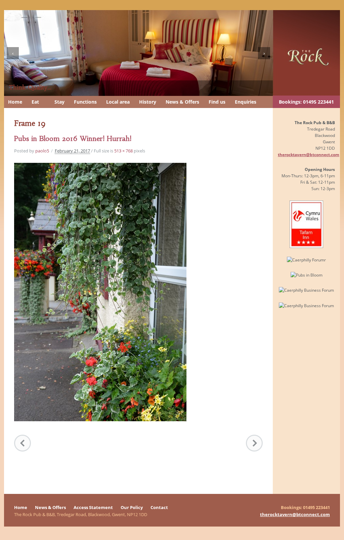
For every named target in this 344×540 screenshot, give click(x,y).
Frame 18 (22, 443)
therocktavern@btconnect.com (308, 154)
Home (15, 102)
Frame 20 (254, 443)
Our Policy (132, 507)
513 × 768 (123, 151)
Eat (35, 102)
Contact (159, 507)
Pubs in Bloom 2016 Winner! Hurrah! (72, 138)
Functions (85, 102)
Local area (118, 102)
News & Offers (182, 102)
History (147, 102)
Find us (217, 102)
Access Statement (93, 507)
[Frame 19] (100, 291)
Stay (59, 102)
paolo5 (42, 151)
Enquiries (245, 102)
